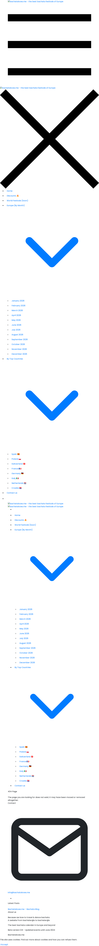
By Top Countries (15, 358)
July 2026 (16, 329)
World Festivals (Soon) (17, 200)
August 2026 (17, 334)
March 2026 (17, 310)
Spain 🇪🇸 (16, 454)
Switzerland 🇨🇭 (18, 463)
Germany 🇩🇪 (18, 473)
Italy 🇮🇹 (15, 478)
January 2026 (18, 300)
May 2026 (16, 320)
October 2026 (18, 344)
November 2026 (19, 349)
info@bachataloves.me (19, 892)
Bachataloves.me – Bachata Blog (23, 909)
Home (9, 191)
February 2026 (18, 305)
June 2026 (16, 325)
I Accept (4, 944)
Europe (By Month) (16, 205)
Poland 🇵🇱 (16, 459)
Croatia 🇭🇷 (17, 488)
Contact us (12, 492)
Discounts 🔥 (13, 195)
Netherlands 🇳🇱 (19, 483)
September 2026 (20, 339)
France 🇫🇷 (16, 468)
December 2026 (19, 354)
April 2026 (16, 315)
